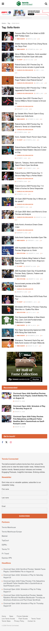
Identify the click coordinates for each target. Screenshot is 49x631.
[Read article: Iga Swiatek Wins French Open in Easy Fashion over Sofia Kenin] (8, 116)
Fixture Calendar (22, 616)
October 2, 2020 (21, 194)
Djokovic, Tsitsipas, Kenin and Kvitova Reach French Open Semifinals (29, 163)
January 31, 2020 (33, 253)
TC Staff (19, 60)
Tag (9, 23)
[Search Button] (46, 3)
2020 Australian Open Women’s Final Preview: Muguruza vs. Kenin (28, 248)
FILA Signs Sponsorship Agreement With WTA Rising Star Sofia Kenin (30, 331)
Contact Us (31, 621)
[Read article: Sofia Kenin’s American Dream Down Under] (8, 227)
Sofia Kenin (15, 23)
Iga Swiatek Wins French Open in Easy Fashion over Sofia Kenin (29, 114)
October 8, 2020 (30, 140)
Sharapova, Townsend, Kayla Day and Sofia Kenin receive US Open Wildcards (29, 341)
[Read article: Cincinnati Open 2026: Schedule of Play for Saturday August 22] (6, 408)
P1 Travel (5, 553)
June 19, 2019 (31, 325)
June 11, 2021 (39, 70)
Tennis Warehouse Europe (12, 531)
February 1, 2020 (33, 240)
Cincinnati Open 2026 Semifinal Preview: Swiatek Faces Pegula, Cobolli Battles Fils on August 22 (30, 395)
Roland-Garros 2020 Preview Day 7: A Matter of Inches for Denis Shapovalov (29, 187)
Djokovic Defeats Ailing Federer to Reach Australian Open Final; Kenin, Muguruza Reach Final (30, 260)
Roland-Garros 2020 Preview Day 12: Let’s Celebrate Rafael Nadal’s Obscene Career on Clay (31, 149)
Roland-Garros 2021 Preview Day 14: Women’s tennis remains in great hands (29, 65)
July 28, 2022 (29, 60)
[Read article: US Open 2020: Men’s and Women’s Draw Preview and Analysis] (8, 214)
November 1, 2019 (31, 302)
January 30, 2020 (30, 266)
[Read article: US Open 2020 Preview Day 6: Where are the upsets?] (8, 201)
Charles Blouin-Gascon (25, 70)
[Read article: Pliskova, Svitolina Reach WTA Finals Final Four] (8, 299)
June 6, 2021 (39, 83)
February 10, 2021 (22, 109)
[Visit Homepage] (24, 3)
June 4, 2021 (39, 93)
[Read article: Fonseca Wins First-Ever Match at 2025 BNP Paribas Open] (8, 36)
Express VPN (7, 558)
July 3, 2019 (32, 312)
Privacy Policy (19, 621)
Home (4, 23)
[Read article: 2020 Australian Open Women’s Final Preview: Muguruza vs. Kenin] (8, 250)
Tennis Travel (35, 618)
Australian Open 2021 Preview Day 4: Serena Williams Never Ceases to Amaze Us (30, 100)
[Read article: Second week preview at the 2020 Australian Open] (8, 286)
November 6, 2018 (33, 335)
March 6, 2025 (31, 39)
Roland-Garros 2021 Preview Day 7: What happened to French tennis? (30, 88)
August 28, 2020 (40, 217)
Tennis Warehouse (9, 527)
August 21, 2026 (19, 401)
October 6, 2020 (21, 181)
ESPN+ (4, 545)
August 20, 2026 (19, 427)
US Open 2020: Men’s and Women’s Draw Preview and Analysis (31, 212)
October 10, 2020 (33, 119)
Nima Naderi (21, 39)
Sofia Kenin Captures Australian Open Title (30, 237)
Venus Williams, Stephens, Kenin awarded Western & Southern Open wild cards (30, 55)
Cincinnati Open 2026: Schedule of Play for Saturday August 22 (29, 407)
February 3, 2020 (21, 233)
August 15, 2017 (32, 346)
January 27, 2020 (33, 279)
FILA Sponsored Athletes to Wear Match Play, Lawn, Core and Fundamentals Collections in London (30, 319)
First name (5, 489)
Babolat (4, 536)
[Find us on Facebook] (2, 442)
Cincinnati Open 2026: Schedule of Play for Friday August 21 (22, 590)
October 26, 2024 (33, 49)
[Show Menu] (3, 3)
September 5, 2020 (22, 207)
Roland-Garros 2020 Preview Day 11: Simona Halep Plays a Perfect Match (29, 174)
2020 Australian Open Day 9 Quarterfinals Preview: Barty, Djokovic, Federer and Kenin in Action (30, 273)
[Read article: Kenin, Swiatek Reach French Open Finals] (8, 140)
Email (3, 506)
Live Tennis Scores (8, 618)
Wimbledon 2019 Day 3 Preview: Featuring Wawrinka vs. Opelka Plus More (31, 308)
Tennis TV (5, 549)
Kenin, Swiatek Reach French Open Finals (30, 137)
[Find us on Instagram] (11, 442)
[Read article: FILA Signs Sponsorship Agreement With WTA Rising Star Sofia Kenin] (8, 333)
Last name (5, 498)
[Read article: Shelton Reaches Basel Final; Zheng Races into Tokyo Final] (8, 46)
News (11, 616)
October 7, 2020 (21, 158)
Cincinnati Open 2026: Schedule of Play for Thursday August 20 (23, 604)
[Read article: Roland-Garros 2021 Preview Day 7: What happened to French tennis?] (8, 90)
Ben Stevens (21, 253)
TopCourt (5, 540)
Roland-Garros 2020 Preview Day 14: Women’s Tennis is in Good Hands (29, 125)
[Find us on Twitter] (6, 442)
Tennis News (6, 621)
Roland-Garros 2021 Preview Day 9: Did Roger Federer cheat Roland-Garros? (30, 78)
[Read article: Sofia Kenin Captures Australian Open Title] (8, 240)
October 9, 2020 (21, 132)
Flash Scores (23, 618)
